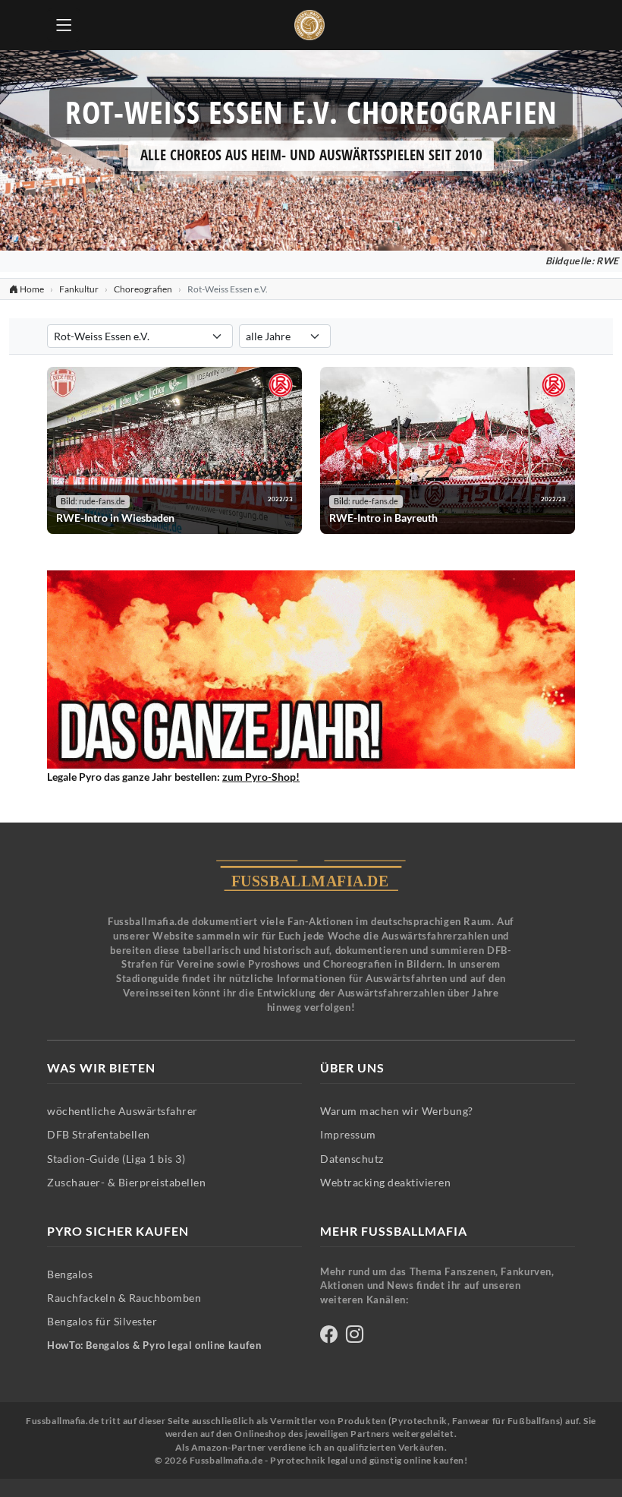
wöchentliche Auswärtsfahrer (122, 1110)
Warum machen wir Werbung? (396, 1110)
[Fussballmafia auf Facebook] (329, 1336)
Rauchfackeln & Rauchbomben (124, 1297)
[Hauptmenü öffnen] (63, 25)
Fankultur (79, 289)
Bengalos (70, 1274)
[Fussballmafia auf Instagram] (354, 1336)
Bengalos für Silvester (102, 1321)
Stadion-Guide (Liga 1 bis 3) (116, 1158)
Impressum (348, 1134)
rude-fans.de (102, 501)
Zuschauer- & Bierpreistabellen (126, 1182)
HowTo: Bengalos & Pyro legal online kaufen (154, 1345)
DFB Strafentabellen (98, 1134)
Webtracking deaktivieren (385, 1182)
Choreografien (143, 289)
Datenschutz (352, 1158)
